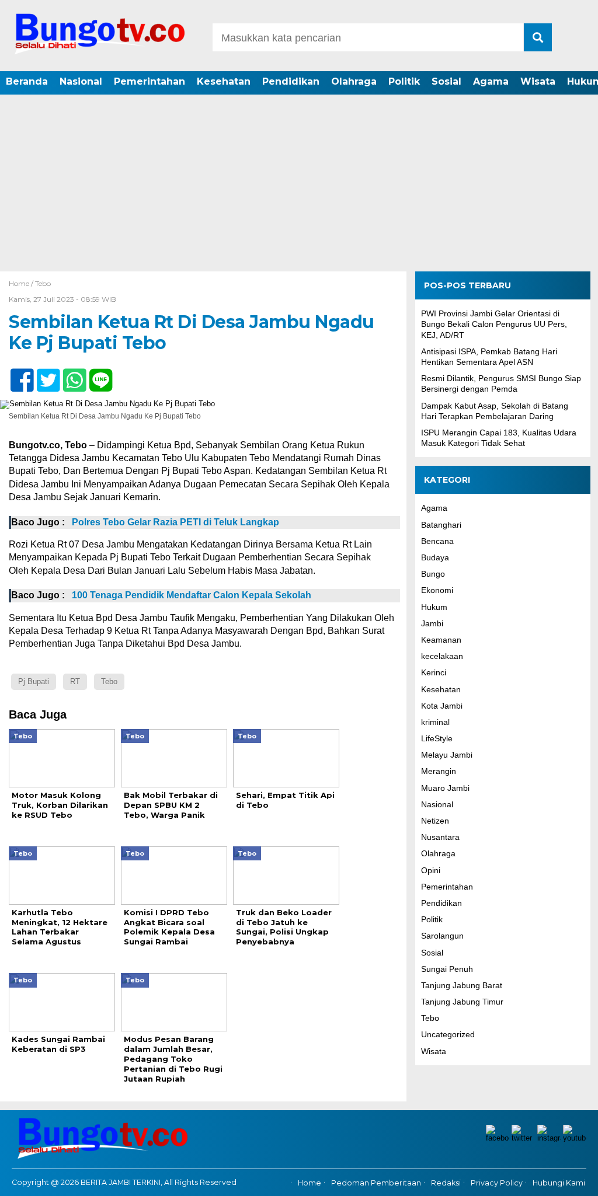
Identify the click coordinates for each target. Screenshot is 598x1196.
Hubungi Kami (559, 1182)
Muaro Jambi (445, 788)
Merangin (438, 771)
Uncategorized (448, 1034)
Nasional (81, 81)
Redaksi (446, 1182)
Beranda (27, 81)
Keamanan (441, 639)
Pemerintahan (149, 81)
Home (309, 1182)
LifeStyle (437, 738)
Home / (22, 283)
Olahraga (354, 81)
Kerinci (433, 672)
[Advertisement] (299, 184)
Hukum (434, 607)
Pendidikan (290, 81)
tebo (109, 681)
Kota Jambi (442, 705)
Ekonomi (437, 590)
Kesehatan (224, 81)
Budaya (435, 557)
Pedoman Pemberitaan (376, 1182)
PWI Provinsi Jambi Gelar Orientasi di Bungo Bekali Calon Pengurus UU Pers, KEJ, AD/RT (494, 324)
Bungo (433, 573)
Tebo (43, 283)
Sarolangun (442, 935)
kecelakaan (442, 656)
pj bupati (33, 681)
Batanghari (441, 524)
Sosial (446, 81)
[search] (538, 37)
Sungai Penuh (447, 969)
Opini (430, 870)
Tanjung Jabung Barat (461, 985)
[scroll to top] (567, 1179)
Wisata (537, 81)
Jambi (432, 623)
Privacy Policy (497, 1182)
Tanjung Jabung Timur (462, 1001)
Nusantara (440, 837)
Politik (404, 81)
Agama (491, 81)
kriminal (435, 722)
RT (75, 681)
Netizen (435, 820)
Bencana (437, 541)
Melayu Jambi (446, 754)
